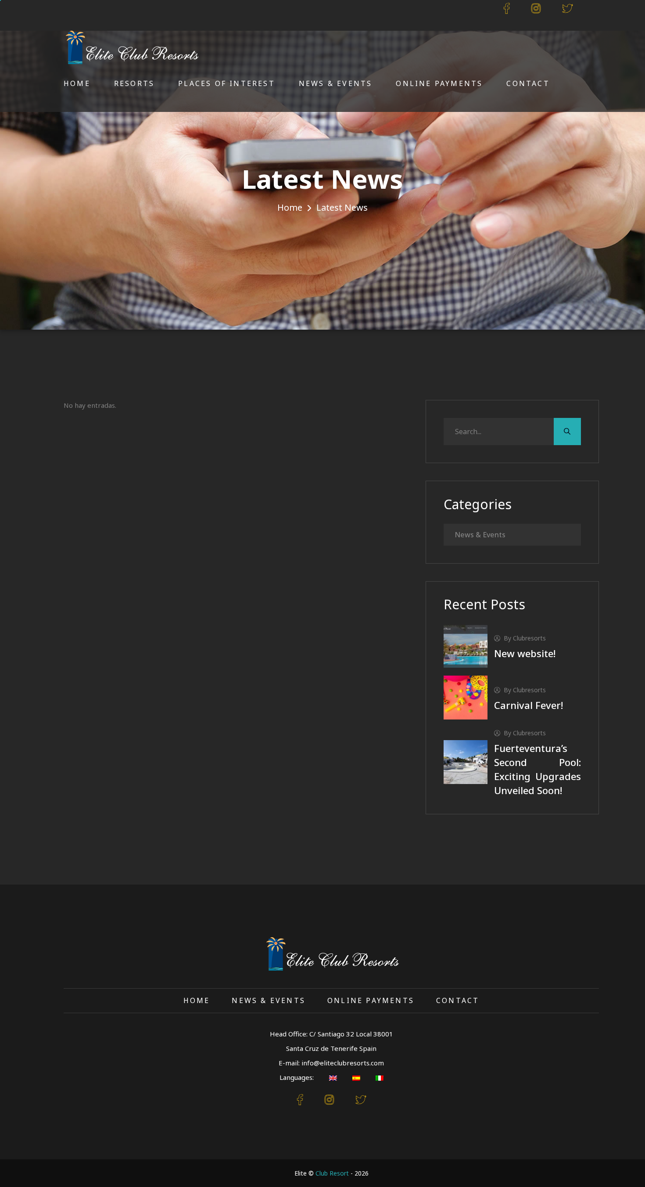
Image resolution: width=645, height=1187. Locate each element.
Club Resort (332, 1173)
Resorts (134, 83)
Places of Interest (226, 83)
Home (77, 83)
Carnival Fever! (528, 705)
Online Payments (439, 83)
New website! (524, 653)
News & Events (336, 83)
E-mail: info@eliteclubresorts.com (331, 1062)
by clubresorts (525, 638)
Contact (527, 83)
